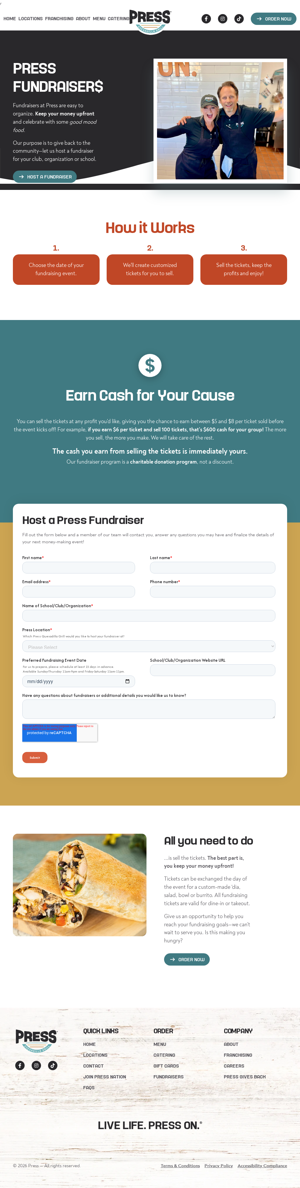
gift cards (166, 1065)
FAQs (89, 1087)
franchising (59, 18)
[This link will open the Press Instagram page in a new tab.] (222, 18)
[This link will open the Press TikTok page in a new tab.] (239, 18)
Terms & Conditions (180, 1166)
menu (99, 18)
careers (234, 1065)
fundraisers (169, 1076)
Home (10, 18)
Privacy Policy (218, 1166)
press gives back (245, 1076)
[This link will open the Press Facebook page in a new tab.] (206, 18)
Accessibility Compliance (262, 1166)
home (89, 1044)
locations (30, 18)
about (83, 18)
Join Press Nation (104, 1076)
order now (274, 19)
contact (93, 1065)
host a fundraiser (45, 177)
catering (118, 18)
